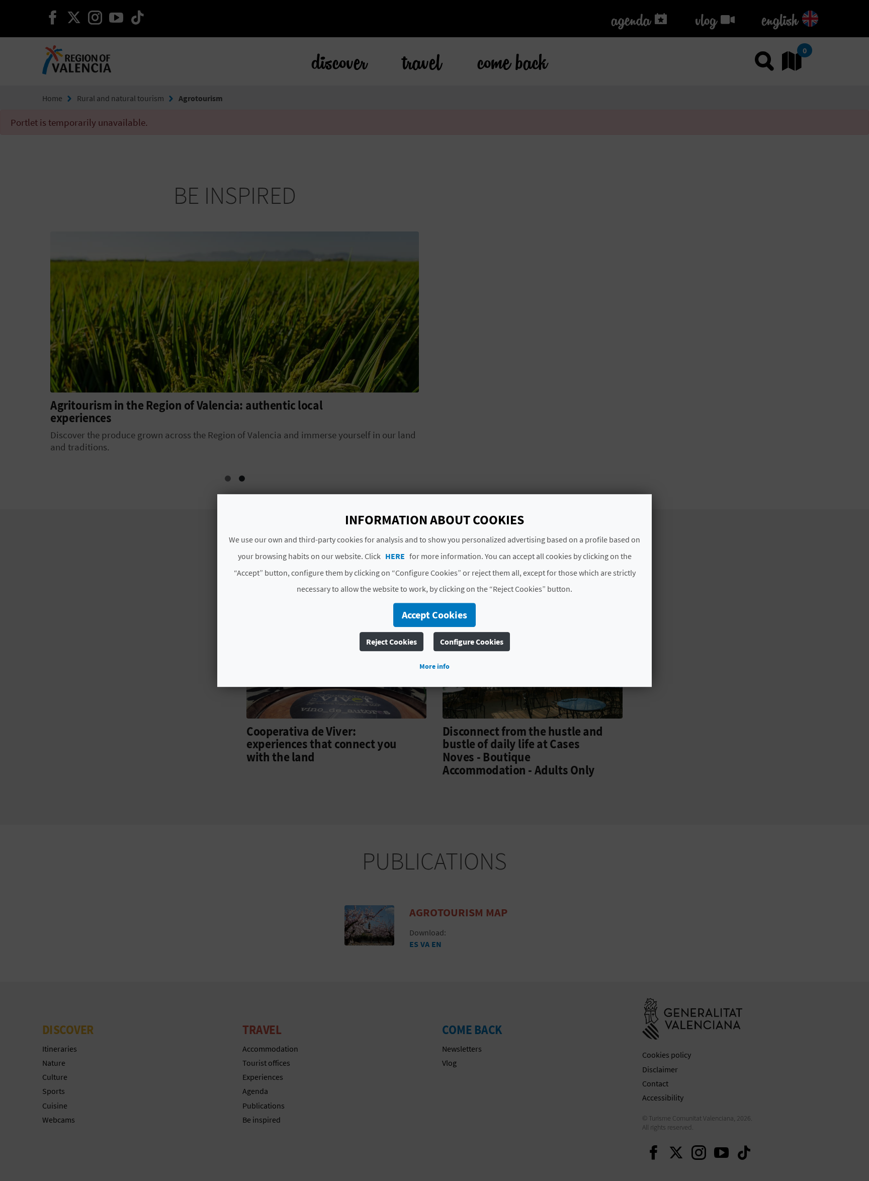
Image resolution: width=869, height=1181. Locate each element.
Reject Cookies (391, 642)
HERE (395, 556)
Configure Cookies (471, 642)
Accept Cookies (434, 614)
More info (434, 666)
